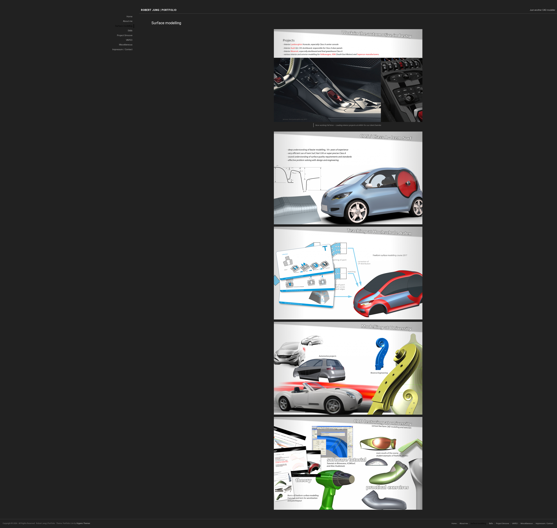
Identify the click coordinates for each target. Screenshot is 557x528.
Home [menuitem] (129, 16)
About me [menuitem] (127, 21)
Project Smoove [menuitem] (124, 35)
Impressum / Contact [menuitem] (122, 49)
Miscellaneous (527, 524)
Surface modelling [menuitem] (123, 26)
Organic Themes (83, 523)
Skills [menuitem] (130, 30)
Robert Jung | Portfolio (159, 10)
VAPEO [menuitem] (129, 40)
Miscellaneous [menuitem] (125, 45)
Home (454, 524)
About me (464, 524)
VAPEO (515, 524)
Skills (491, 524)
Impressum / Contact (544, 524)
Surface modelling (478, 524)
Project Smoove (502, 524)
